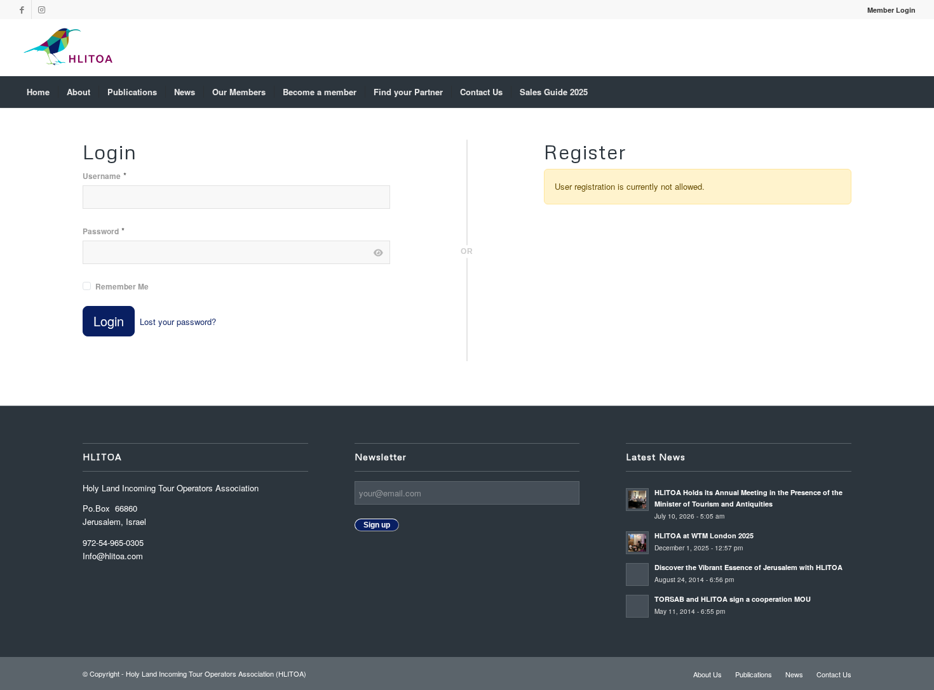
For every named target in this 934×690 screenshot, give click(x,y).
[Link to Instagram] (41, 9)
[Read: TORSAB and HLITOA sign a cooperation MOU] (637, 606)
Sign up (376, 525)
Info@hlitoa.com (113, 556)
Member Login (891, 10)
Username (104, 175)
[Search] (906, 92)
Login (108, 321)
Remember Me (122, 286)
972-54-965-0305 (113, 542)
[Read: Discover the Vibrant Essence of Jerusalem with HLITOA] (637, 574)
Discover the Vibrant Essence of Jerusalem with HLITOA (748, 567)
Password (104, 231)
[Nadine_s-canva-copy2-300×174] (67, 47)
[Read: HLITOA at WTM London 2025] (637, 542)
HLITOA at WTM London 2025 (704, 535)
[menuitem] (888, 9)
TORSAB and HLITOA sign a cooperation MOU (733, 599)
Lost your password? (178, 321)
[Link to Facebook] (22, 9)
